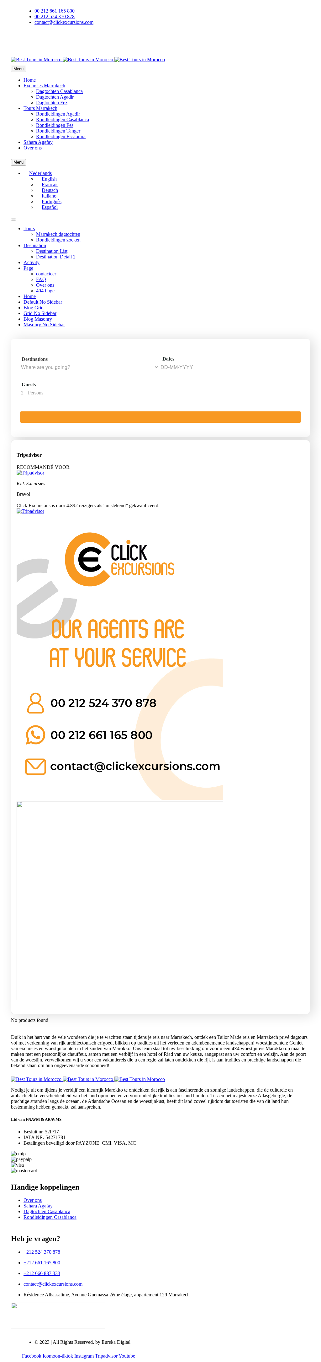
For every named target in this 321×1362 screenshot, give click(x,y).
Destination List (51, 251)
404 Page (45, 290)
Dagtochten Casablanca (59, 91)
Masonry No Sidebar (44, 324)
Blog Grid (34, 307)
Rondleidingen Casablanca (62, 119)
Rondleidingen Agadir (58, 114)
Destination (35, 245)
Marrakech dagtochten (58, 234)
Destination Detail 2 (56, 256)
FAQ (41, 279)
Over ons (33, 147)
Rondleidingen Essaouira (61, 136)
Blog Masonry (38, 319)
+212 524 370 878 (42, 1252)
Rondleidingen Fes (54, 125)
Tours (29, 228)
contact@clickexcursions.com (53, 1284)
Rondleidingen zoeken (58, 239)
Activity (31, 262)
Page (28, 268)
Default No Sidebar (43, 302)
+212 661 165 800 (42, 1262)
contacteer (46, 273)
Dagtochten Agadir (55, 97)
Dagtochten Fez (51, 102)
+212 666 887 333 (42, 1273)
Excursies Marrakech (44, 85)
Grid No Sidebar (40, 313)
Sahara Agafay (38, 142)
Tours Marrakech (40, 108)
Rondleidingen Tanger (58, 130)
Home (30, 80)
